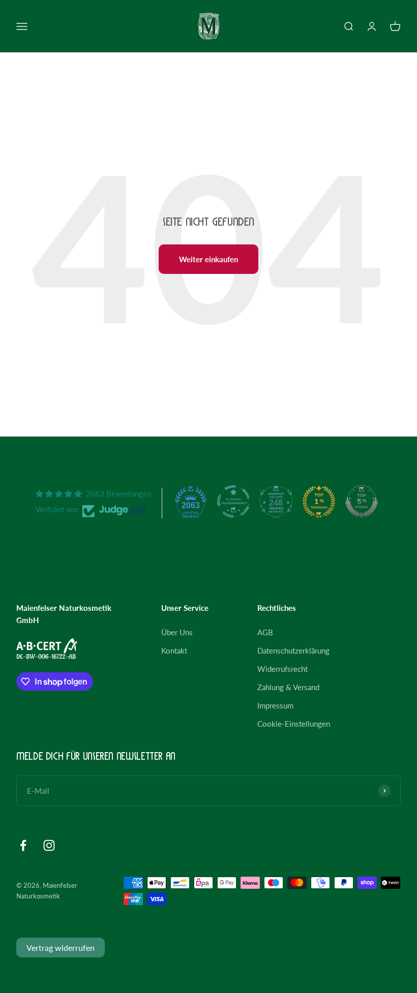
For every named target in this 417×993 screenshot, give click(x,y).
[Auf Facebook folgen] (23, 845)
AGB (265, 632)
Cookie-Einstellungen (293, 723)
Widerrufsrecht (282, 668)
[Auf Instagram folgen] (49, 845)
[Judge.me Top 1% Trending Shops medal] (319, 501)
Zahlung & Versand (288, 687)
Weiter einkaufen (208, 259)
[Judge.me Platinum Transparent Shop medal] (233, 501)
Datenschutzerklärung (293, 650)
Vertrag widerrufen (60, 947)
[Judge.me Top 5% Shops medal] (361, 501)
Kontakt (174, 650)
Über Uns (177, 632)
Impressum (275, 705)
